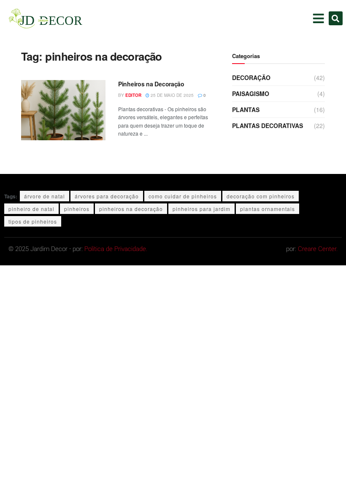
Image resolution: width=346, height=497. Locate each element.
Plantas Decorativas (267, 125)
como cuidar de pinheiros (183, 196)
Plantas (246, 109)
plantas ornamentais (267, 208)
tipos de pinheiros (32, 221)
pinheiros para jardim (201, 208)
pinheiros (76, 208)
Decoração (251, 77)
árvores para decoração (107, 196)
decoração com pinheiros (261, 196)
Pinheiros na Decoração (151, 84)
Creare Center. (318, 249)
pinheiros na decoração (131, 208)
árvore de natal (44, 196)
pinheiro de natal (31, 208)
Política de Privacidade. (115, 249)
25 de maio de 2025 (171, 95)
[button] (336, 18)
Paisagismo (250, 93)
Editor (133, 95)
